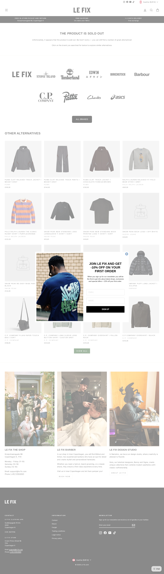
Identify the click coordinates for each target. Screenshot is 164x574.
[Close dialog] (126, 254)
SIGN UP (105, 309)
